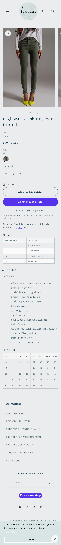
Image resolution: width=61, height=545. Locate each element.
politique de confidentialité (23, 428)
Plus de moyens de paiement (30, 210)
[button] (7, 11)
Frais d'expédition (25, 215)
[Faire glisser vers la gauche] (23, 112)
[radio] (6, 159)
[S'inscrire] (49, 483)
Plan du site (13, 460)
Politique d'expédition (19, 444)
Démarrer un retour (18, 420)
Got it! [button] (30, 540)
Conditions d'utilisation (20, 452)
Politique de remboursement (23, 436)
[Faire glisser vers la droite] (38, 112)
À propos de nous (16, 413)
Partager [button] (11, 269)
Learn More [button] (11, 532)
